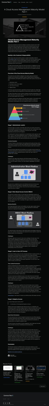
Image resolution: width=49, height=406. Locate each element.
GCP (15, 59)
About (27, 2)
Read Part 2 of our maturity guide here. (15, 351)
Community (23, 2)
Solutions (15, 2)
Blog (19, 2)
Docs (30, 2)
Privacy (45, 404)
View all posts (42, 386)
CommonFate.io (11, 295)
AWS (12, 59)
